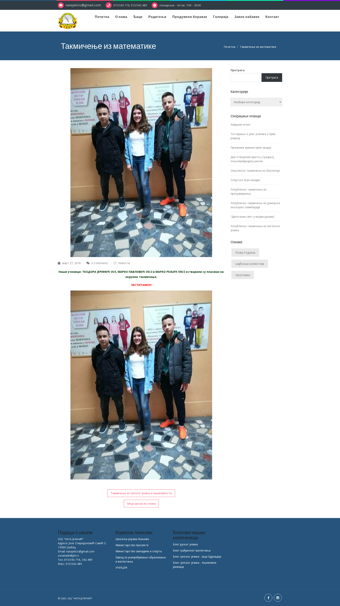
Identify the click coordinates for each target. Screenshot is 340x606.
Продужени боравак (189, 17)
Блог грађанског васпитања (192, 550)
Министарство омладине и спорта (138, 551)
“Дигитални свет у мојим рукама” (253, 216)
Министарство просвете (132, 545)
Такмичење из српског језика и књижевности (141, 493)
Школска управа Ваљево (132, 539)
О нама (121, 17)
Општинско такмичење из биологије (255, 170)
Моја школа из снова (141, 503)
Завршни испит (241, 124)
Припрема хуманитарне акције (251, 147)
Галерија (220, 17)
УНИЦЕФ (121, 567)
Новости (124, 263)
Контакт (272, 17)
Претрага (238, 70)
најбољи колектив (249, 264)
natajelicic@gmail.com (83, 5)
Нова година (245, 252)
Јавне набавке (247, 17)
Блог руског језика (185, 544)
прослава (242, 275)
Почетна (102, 17)
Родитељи (157, 17)
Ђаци (137, 17)
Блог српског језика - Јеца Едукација (197, 556)
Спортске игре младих (245, 180)
